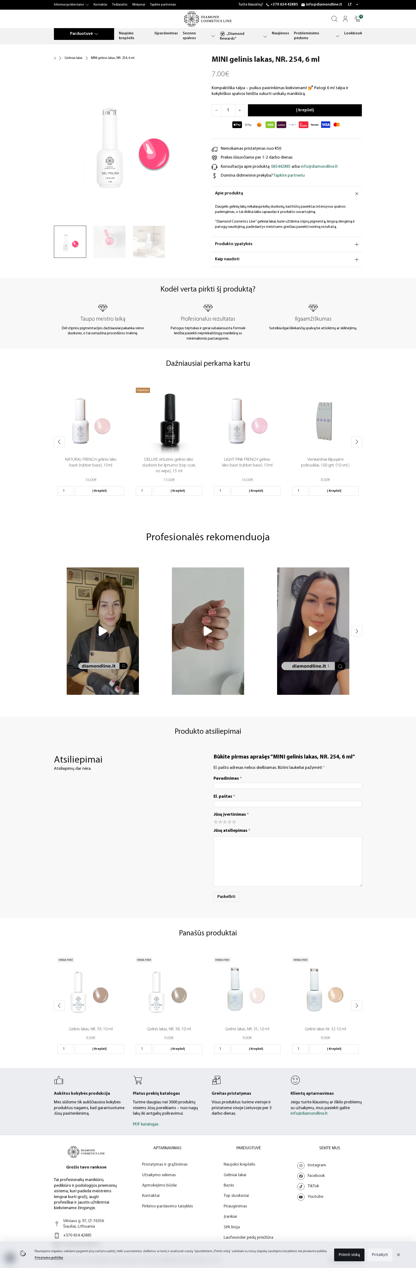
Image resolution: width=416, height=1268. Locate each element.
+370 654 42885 (284, 4)
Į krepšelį (99, 491)
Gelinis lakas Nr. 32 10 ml (325, 1029)
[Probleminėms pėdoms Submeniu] (337, 36)
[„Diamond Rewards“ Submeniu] (265, 36)
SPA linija (232, 1227)
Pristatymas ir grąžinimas (165, 1164)
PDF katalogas (145, 1124)
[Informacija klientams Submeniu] (87, 4)
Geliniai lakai (73, 58)
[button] (357, 18)
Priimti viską (349, 1255)
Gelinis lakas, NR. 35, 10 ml (247, 1029)
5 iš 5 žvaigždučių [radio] (233, 821)
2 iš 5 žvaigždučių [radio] (220, 821)
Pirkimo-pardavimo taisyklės (167, 1206)
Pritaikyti (380, 1255)
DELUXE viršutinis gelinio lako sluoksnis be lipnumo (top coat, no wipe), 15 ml (169, 465)
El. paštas (224, 797)
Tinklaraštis (120, 4)
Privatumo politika (49, 1257)
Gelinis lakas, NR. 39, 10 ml (91, 1029)
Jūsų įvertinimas (231, 815)
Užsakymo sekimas (159, 1175)
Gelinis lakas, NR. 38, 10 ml (169, 1029)
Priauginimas (235, 1206)
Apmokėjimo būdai (159, 1185)
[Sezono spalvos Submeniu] (213, 36)
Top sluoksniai (236, 1196)
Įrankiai (230, 1217)
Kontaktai (100, 4)
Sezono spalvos (189, 35)
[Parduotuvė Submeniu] (96, 34)
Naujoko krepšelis (126, 35)
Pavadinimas (228, 779)
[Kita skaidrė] (356, 441)
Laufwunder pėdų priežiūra (248, 1238)
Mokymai (138, 4)
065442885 (281, 167)
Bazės (229, 1185)
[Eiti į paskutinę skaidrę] (59, 441)
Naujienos (280, 33)
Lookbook (353, 33)
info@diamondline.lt (324, 4)
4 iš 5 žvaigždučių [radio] (229, 821)
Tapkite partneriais (163, 4)
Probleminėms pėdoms (306, 35)
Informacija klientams (69, 4)
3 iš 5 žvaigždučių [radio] (224, 821)
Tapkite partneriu (289, 176)
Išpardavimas (166, 33)
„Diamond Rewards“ (232, 36)
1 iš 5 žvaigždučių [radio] (215, 821)
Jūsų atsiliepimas (232, 831)
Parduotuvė (81, 34)
